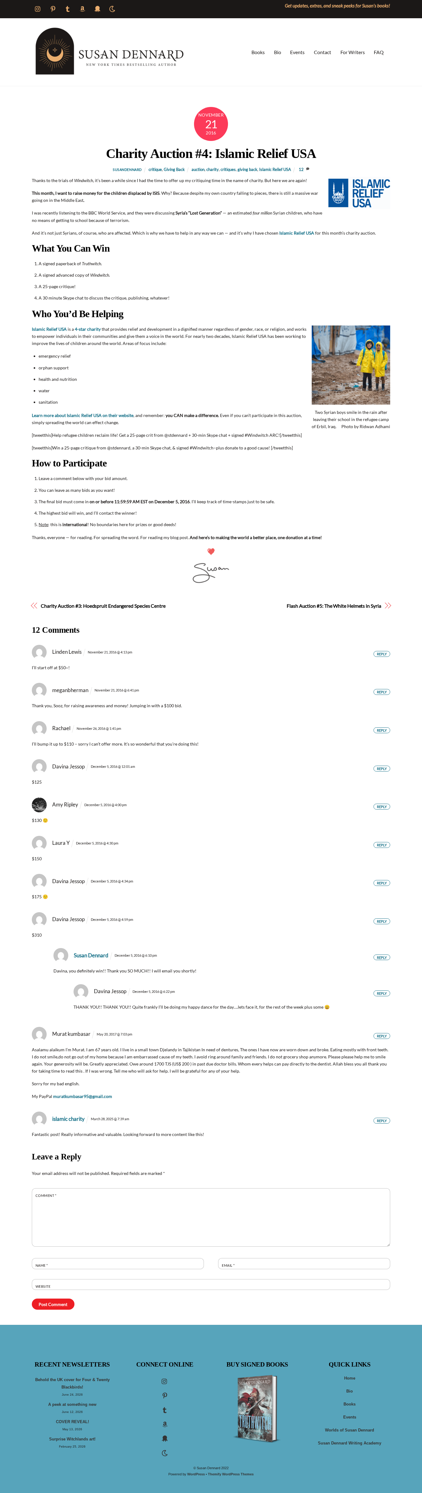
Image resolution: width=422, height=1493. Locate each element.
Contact (322, 52)
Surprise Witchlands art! (72, 1439)
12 (301, 169)
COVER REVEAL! (72, 1422)
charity (212, 169)
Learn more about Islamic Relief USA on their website (82, 415)
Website (43, 1286)
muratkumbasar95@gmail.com (82, 1096)
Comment (46, 1195)
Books (258, 52)
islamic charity (68, 1119)
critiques (228, 169)
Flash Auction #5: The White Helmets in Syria (334, 606)
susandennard (127, 170)
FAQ (379, 52)
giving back (247, 169)
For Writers (352, 52)
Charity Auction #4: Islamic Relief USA (211, 153)
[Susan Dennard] (109, 73)
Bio (277, 52)
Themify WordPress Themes (231, 1474)
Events (297, 52)
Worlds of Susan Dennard (349, 1430)
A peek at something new (72, 1404)
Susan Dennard (91, 955)
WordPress (196, 1474)
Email (228, 1265)
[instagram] (164, 1381)
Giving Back (174, 169)
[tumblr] (164, 1409)
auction (198, 169)
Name (42, 1265)
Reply (382, 654)
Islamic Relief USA (275, 169)
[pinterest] (164, 1395)
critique (155, 169)
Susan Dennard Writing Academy (349, 1443)
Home (349, 1378)
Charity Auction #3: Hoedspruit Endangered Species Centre (103, 606)
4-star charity (88, 329)
